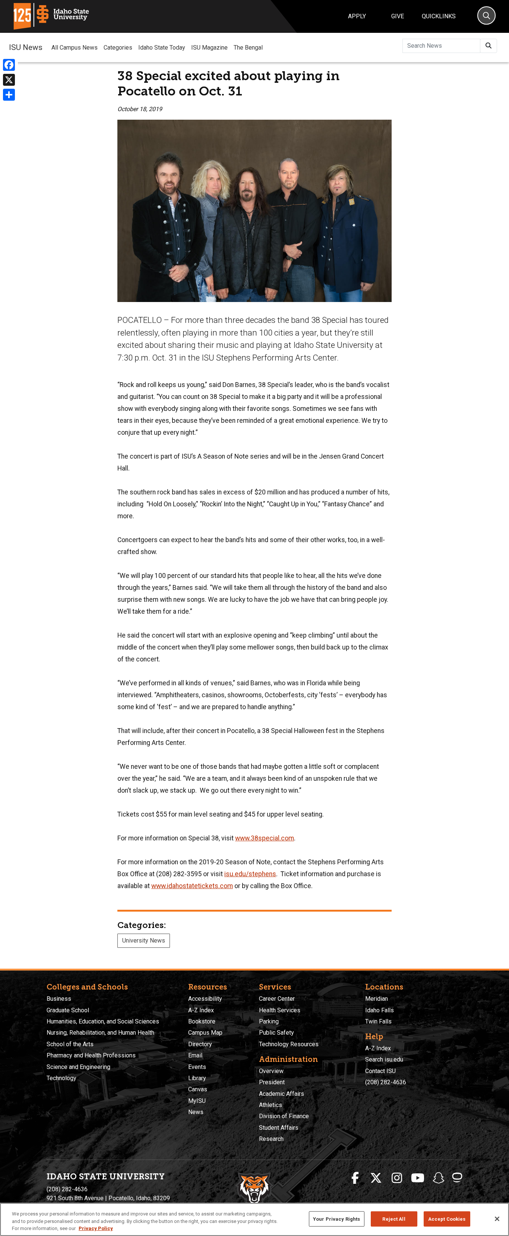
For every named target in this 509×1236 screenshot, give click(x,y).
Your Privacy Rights (336, 1218)
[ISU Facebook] (355, 1178)
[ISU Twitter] (376, 1178)
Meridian (376, 998)
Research (271, 1138)
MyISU (197, 1100)
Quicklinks (439, 16)
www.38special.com (264, 838)
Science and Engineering (78, 1066)
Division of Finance (284, 1116)
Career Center (277, 998)
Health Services (279, 1010)
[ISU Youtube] (417, 1178)
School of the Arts (70, 1044)
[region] (254, 1219)
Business (59, 998)
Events (197, 1066)
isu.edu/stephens (250, 874)
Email (195, 1055)
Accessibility (205, 998)
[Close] (497, 1219)
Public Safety (276, 1032)
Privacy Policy (96, 1228)
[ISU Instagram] (396, 1178)
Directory (200, 1044)
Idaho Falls (379, 1010)
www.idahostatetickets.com (192, 886)
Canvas (197, 1089)
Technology (61, 1078)
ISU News (25, 47)
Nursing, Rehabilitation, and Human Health (100, 1032)
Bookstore (201, 1021)
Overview (271, 1071)
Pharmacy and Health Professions (91, 1055)
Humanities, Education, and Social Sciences (103, 1021)
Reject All (393, 1218)
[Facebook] (8, 64)
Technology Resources (289, 1044)
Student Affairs (278, 1127)
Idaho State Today (161, 47)
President (272, 1082)
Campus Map (205, 1032)
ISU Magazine (209, 47)
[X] (8, 79)
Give (397, 16)
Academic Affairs (281, 1093)
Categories (118, 47)
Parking (269, 1021)
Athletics (270, 1104)
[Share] (8, 94)
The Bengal (248, 47)
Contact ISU (380, 1071)
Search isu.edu (384, 1059)
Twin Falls (378, 1021)
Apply (357, 16)
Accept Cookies (447, 1218)
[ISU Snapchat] (438, 1178)
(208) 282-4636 (385, 1082)
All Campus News (74, 47)
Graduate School (68, 1010)
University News (143, 940)
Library (197, 1078)
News (195, 1112)
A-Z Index (201, 1010)
